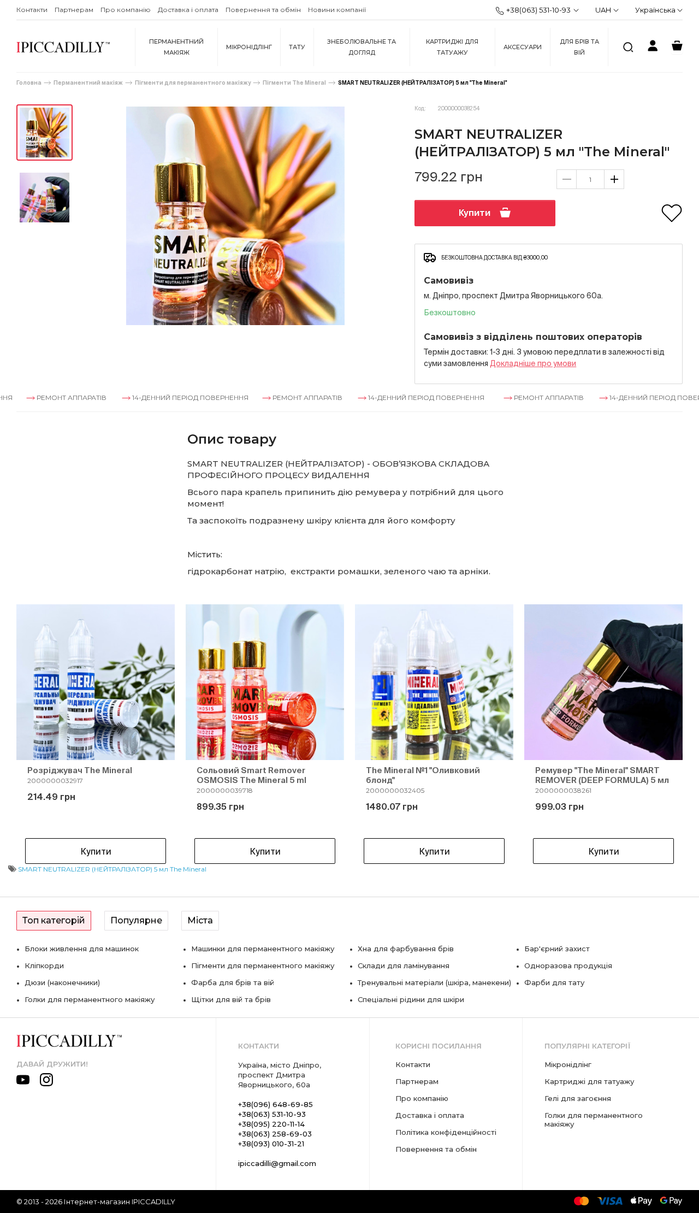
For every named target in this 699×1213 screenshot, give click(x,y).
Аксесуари (522, 47)
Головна (29, 83)
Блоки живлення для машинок (82, 948)
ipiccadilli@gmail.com (277, 1163)
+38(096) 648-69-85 (275, 1104)
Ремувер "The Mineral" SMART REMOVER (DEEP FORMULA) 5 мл (602, 775)
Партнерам (74, 9)
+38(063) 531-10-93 (538, 9)
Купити (474, 212)
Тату (297, 47)
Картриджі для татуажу (452, 47)
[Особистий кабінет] (652, 47)
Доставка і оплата (188, 9)
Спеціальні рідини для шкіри (411, 999)
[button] (44, 736)
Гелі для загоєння (577, 1098)
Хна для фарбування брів (406, 948)
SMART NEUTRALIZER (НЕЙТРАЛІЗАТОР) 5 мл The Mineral (112, 869)
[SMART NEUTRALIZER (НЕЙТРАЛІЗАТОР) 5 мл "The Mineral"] (44, 132)
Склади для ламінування (403, 965)
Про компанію (125, 9)
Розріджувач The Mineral (79, 770)
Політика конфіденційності (445, 1132)
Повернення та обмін (263, 9)
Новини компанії (337, 9)
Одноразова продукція (568, 965)
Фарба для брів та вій (232, 982)
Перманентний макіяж (176, 47)
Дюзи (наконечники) (62, 982)
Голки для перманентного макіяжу (90, 999)
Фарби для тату (554, 982)
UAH (603, 9)
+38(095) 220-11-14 (271, 1124)
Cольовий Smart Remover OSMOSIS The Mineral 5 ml (251, 775)
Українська (656, 9)
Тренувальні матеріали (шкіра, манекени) (434, 982)
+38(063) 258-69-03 (275, 1133)
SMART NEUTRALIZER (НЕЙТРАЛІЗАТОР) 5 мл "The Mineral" (422, 83)
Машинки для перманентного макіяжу (262, 948)
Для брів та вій (579, 47)
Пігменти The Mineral (294, 83)
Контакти (32, 9)
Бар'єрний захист (557, 948)
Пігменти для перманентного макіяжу (193, 83)
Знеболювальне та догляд (361, 47)
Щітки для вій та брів (231, 999)
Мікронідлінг (249, 47)
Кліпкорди (44, 965)
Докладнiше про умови (533, 363)
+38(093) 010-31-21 (271, 1143)
